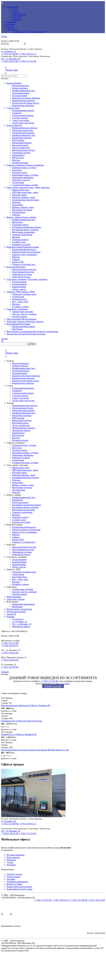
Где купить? (12, 29)
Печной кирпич (19, 316)
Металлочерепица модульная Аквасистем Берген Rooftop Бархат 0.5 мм (35, 750)
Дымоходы (12, 309)
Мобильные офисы (21, 626)
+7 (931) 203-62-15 (27, 54)
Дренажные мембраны (22, 177)
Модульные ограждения (23, 232)
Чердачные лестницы (22, 210)
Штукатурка (18, 157)
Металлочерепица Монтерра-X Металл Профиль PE (25, 705)
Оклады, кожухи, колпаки (24, 314)
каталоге (66, 683)
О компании (12, 7)
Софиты (16, 259)
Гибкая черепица (20, 88)
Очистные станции (16, 321)
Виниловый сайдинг (22, 143)
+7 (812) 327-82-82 (9, 660)
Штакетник (17, 222)
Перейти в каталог (53, 686)
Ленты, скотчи (19, 289)
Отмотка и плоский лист (23, 264)
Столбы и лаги (19, 242)
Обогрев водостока (21, 277)
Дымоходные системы (22, 311)
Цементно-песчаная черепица (26, 98)
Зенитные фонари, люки (23, 197)
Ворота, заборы (14, 217)
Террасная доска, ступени (24, 167)
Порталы (16, 202)
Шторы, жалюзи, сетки (23, 207)
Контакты (16, 19)
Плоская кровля (19, 95)
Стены (10, 108)
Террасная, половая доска (24, 294)
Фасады (10, 125)
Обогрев (16, 215)
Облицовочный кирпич (23, 133)
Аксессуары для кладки (23, 123)
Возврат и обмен (14, 884)
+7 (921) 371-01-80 (27, 61)
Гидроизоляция (19, 284)
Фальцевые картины (21, 138)
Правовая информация (17, 881)
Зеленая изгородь (20, 239)
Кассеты (16, 160)
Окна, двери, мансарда (18, 187)
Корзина (10, 616)
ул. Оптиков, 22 (19, 32)
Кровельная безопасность (24, 249)
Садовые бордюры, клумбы (25, 185)
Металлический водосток (24, 269)
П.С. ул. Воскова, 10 (37, 32)
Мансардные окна (20, 190)
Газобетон (17, 113)
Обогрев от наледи (21, 180)
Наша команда (19, 14)
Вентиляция (13, 324)
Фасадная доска (19, 299)
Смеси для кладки (20, 120)
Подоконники (18, 212)
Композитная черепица (23, 105)
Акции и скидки (14, 874)
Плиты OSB (18, 262)
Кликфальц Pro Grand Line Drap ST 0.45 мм (21, 721)
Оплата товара (13, 876)
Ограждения (18, 182)
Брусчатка (17, 170)
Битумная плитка (20, 145)
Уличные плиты (19, 172)
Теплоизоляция (19, 282)
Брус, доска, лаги (20, 301)
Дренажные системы (22, 274)
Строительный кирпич (23, 115)
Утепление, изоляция (17, 279)
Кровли (10, 83)
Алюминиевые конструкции (25, 200)
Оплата (10, 27)
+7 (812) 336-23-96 (9, 61)
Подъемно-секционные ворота (26, 227)
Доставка (11, 24)
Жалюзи (16, 237)
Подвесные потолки (16, 334)
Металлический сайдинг (23, 150)
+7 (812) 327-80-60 (9, 54)
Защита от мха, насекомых (24, 254)
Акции (11, 614)
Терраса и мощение (16, 165)
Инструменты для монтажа (20, 331)
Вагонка (16, 304)
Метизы (16, 257)
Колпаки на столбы (21, 244)
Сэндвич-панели (20, 118)
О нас (15, 9)
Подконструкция (20, 162)
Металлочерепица (20, 85)
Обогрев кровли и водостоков (26, 252)
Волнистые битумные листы (25, 103)
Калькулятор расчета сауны (19, 889)
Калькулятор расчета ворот (19, 886)
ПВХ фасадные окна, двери (25, 192)
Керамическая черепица (23, 100)
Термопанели (18, 155)
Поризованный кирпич (23, 110)
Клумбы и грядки (20, 306)
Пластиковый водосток (23, 272)
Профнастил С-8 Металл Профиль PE (19, 734)
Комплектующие (15, 247)
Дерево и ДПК (14, 292)
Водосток (11, 267)
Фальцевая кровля (20, 93)
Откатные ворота (20, 224)
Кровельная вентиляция (23, 326)
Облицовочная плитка (22, 130)
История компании (16, 855)
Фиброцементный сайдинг (25, 128)
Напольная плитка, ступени (25, 175)
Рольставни (17, 205)
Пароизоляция (19, 287)
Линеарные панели (21, 152)
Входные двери (19, 195)
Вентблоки (17, 329)
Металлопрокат (14, 319)
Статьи (15, 12)
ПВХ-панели (18, 140)
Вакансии (16, 17)
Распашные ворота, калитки (25, 229)
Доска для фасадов (21, 148)
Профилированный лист (23, 90)
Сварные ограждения (22, 234)
